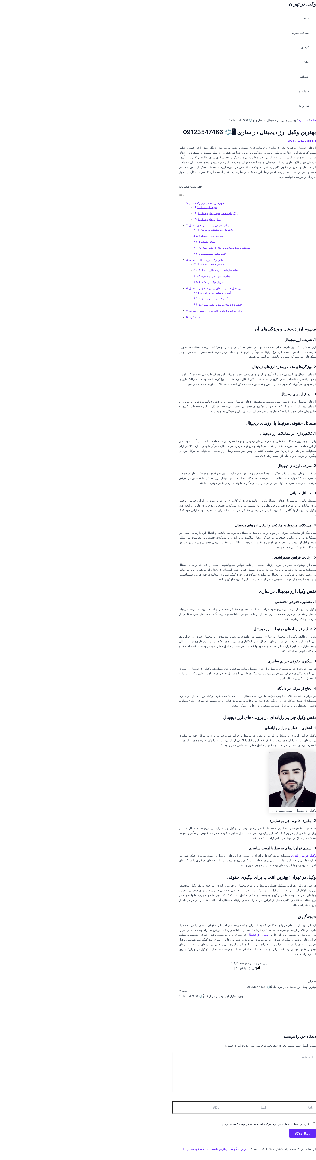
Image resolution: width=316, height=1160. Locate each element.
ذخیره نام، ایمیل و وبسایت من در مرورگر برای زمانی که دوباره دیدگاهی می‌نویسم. (265, 1123)
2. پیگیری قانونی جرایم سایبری (214, 298)
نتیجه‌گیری (194, 317)
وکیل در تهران (302, 4)
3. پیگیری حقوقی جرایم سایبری (214, 276)
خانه (306, 18)
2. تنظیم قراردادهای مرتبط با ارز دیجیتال (218, 270)
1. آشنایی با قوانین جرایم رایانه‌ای (214, 292)
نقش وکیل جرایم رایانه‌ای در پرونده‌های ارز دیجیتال (216, 288)
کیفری (305, 47)
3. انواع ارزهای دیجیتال (209, 219)
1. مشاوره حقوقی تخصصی (211, 264)
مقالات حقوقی (300, 33)
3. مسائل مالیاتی (206, 241)
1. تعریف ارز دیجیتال (207, 207)
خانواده (304, 76)
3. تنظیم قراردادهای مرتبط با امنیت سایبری (220, 304)
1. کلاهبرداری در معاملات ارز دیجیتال (215, 229)
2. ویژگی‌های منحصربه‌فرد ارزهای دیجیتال (218, 213)
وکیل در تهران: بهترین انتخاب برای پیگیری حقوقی (215, 310)
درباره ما (303, 91)
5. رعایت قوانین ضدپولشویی (212, 253)
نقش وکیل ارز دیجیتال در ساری (206, 259)
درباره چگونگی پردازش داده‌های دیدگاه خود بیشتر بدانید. (213, 1149)
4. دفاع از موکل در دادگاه (211, 282)
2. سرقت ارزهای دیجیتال (210, 235)
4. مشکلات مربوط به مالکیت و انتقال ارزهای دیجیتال (225, 247)
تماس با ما (302, 106)
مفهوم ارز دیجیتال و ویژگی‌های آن (207, 203)
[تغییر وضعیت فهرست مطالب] (181, 195)
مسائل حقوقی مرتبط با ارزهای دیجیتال (210, 225)
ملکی (305, 62)
